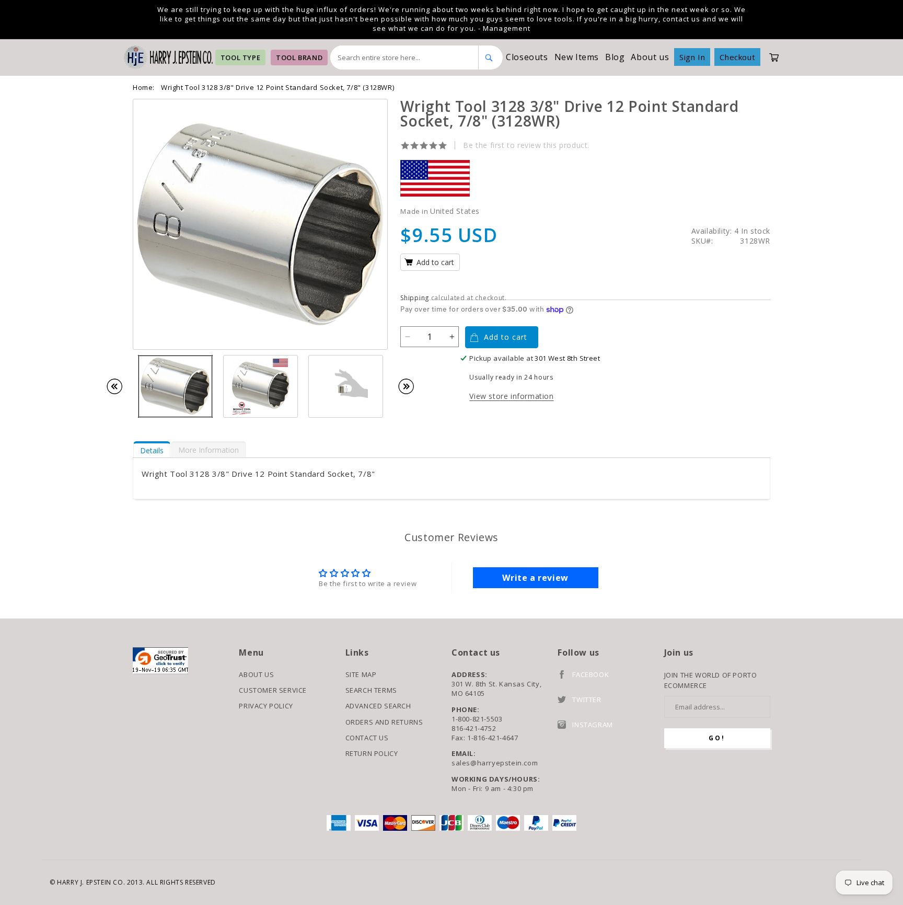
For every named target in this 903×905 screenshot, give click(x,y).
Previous (120, 386)
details (152, 450)
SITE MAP (361, 674)
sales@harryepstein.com (495, 762)
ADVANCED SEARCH (378, 706)
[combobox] (404, 57)
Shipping (414, 297)
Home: (144, 87)
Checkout (737, 57)
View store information (511, 396)
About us (650, 57)
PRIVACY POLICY (266, 706)
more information (208, 450)
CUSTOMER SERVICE (273, 690)
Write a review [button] (535, 577)
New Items (576, 57)
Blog (614, 57)
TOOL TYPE (240, 57)
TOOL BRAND (299, 57)
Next (411, 386)
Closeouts (527, 57)
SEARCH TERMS (371, 690)
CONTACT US (367, 737)
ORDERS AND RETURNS (384, 722)
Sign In (692, 57)
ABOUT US (256, 674)
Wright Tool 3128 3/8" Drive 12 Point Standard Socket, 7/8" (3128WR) (277, 87)
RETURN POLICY (371, 753)
